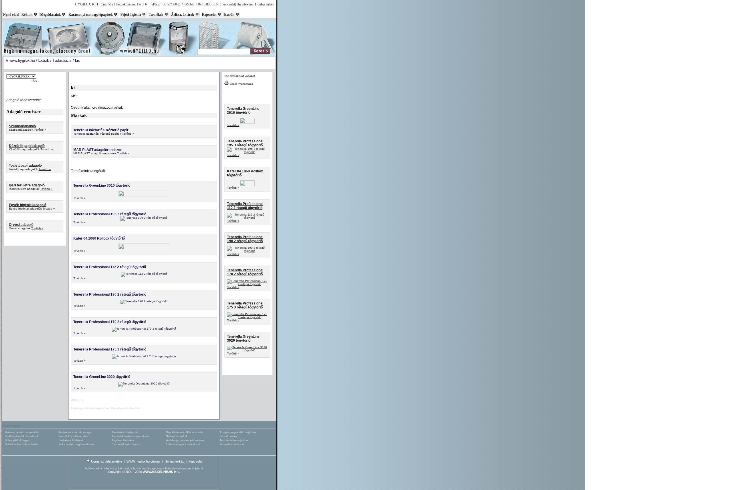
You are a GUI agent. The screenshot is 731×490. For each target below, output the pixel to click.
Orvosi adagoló (21, 225)
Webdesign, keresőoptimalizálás (185, 440)
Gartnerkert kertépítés (125, 432)
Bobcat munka (228, 436)
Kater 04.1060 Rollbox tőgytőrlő (99, 238)
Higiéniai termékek (123, 440)
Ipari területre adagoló (27, 185)
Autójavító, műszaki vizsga (75, 432)
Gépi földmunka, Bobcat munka (184, 432)
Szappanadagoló (22, 126)
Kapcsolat (209, 15)
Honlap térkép (264, 4)
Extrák (229, 15)
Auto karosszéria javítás (234, 440)
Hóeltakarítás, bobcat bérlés (22, 444)
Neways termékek (177, 436)
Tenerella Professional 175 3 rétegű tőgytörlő (109, 349)
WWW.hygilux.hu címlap (143, 461)
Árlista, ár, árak (182, 15)
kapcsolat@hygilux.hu (237, 4)
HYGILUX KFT (87, 4)
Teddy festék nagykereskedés (76, 444)
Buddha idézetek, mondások (22, 436)
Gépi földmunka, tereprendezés (130, 436)
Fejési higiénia (131, 15)
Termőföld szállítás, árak (73, 436)
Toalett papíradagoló (25, 166)
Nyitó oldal (11, 15)
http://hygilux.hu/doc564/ (125, 408)
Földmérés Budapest (71, 440)
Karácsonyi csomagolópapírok (91, 15)
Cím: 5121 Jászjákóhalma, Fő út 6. (124, 4)
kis (77, 60)
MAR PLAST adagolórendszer (97, 150)
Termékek (156, 15)
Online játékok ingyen (17, 440)
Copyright (114, 471)
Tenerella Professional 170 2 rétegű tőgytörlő (109, 322)
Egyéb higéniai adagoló (27, 205)
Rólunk (27, 15)
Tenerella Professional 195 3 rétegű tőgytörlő (109, 214)
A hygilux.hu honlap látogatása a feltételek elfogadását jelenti (161, 468)
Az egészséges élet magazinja (238, 432)
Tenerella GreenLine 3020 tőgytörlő (101, 377)
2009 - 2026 (133, 471)
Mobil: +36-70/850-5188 (202, 4)
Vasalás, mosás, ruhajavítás (22, 432)
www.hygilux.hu (22, 60)
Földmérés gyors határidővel (183, 444)
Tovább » (40, 129)
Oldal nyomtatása (241, 83)
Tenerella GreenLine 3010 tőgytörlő (101, 186)
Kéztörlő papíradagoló (27, 146)
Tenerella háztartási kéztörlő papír (100, 130)
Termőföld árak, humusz (126, 444)
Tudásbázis (62, 60)
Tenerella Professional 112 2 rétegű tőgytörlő (109, 267)
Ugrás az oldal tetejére (106, 461)
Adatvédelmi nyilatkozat (101, 468)
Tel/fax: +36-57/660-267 (166, 4)
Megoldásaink (50, 15)
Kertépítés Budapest (232, 444)
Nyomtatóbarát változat (239, 75)
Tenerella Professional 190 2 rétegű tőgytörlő (109, 294)
